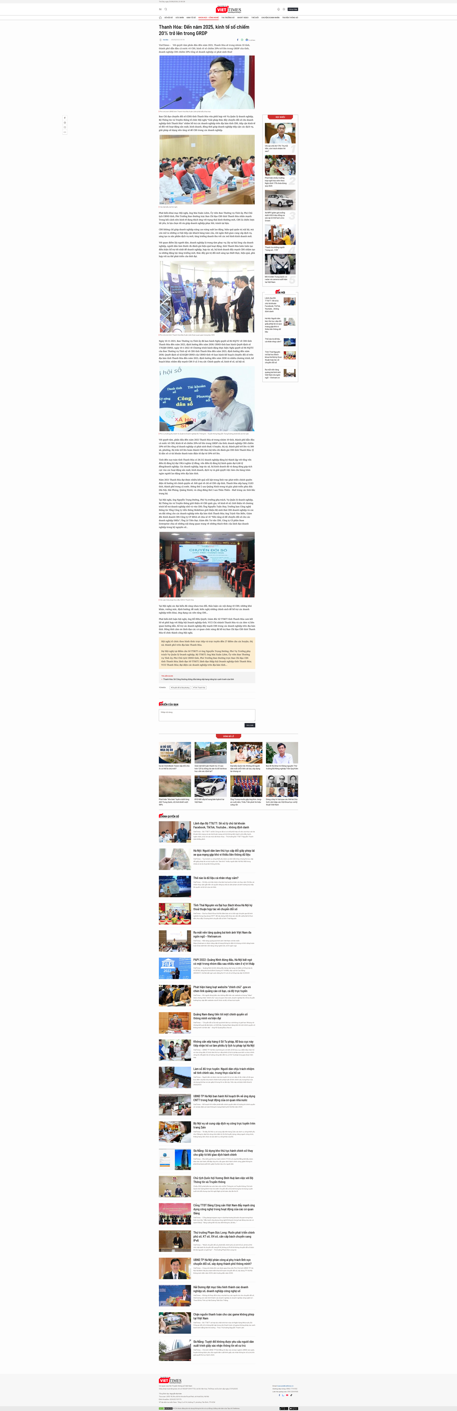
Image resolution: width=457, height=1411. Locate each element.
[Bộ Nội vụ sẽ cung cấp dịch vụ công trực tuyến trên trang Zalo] (175, 1132)
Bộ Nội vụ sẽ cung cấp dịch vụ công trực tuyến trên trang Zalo (224, 1125)
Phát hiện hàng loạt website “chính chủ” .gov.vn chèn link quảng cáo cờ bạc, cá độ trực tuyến (222, 989)
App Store (284, 1408)
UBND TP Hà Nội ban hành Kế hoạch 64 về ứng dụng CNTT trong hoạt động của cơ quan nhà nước (224, 1098)
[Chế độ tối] (283, 9)
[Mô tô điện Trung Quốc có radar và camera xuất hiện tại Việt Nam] (280, 264)
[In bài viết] (242, 39)
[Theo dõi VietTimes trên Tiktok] (291, 1395)
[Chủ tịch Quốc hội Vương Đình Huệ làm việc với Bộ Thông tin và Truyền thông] (175, 1186)
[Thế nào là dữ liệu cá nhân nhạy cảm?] (290, 342)
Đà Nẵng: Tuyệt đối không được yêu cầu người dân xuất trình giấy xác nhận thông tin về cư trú (223, 1343)
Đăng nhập (293, 9)
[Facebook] (238, 40)
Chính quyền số (169, 816)
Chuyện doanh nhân (270, 18)
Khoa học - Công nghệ (209, 18)
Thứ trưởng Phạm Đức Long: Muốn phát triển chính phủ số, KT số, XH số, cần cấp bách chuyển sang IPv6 (224, 1236)
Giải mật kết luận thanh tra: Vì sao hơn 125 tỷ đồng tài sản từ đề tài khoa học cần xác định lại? (211, 768)
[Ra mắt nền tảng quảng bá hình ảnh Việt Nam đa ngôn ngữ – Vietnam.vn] (290, 373)
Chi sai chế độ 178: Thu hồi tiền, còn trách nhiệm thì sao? (276, 148)
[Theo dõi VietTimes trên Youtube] (287, 1395)
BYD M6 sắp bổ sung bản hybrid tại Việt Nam (209, 800)
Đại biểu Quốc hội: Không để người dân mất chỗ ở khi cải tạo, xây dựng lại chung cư (245, 768)
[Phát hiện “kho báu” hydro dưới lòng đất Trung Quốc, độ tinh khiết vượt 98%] (175, 786)
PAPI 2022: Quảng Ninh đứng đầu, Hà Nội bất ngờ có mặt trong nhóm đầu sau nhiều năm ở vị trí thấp (223, 961)
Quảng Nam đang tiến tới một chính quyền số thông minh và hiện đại (220, 1016)
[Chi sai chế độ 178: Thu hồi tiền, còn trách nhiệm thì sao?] (280, 133)
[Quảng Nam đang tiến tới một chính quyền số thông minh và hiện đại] (175, 1023)
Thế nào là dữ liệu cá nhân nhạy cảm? (273, 340)
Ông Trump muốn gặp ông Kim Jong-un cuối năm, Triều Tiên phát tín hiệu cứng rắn (246, 802)
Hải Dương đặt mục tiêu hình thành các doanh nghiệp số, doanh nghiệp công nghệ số (220, 1289)
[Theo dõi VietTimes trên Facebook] (279, 1395)
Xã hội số (168, 18)
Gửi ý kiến (249, 725)
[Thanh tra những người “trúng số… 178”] (280, 234)
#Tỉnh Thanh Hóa (199, 688)
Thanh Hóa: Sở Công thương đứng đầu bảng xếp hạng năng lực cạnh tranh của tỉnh (198, 679)
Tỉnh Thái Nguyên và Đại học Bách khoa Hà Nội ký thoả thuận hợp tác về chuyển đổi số (273, 357)
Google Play (293, 1408)
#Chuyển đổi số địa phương (180, 688)
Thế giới (255, 18)
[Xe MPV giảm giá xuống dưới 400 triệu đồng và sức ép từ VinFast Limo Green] (280, 200)
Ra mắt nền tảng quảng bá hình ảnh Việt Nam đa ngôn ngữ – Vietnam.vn (273, 374)
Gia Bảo (165, 40)
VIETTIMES (228, 9)
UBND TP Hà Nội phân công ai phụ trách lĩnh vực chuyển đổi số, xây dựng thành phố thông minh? (222, 1262)
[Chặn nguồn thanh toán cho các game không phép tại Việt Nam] (175, 1323)
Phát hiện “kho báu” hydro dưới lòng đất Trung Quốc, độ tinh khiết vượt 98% (174, 802)
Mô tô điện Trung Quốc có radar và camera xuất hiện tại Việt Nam (276, 279)
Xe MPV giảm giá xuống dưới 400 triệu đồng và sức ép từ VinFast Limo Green (275, 217)
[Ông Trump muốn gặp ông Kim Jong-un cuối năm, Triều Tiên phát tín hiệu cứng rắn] (246, 786)
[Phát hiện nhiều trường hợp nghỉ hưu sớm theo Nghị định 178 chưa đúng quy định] (280, 165)
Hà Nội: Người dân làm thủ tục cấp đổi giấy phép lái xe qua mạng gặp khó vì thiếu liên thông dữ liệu (273, 325)
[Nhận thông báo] (278, 9)
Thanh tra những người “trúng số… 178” (275, 248)
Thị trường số (228, 18)
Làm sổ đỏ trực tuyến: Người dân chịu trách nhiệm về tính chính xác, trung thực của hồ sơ (223, 1071)
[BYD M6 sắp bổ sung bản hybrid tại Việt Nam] (211, 786)
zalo (283, 1395)
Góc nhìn (180, 18)
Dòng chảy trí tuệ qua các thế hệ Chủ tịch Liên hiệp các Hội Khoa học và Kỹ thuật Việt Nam (281, 802)
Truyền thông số (290, 18)
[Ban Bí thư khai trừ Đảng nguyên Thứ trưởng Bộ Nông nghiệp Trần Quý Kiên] (282, 752)
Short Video (242, 18)
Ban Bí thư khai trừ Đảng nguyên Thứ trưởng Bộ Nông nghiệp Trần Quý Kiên (282, 767)
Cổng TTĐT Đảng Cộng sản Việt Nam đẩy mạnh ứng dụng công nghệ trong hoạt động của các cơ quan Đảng (224, 1209)
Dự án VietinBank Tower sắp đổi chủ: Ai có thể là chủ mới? (174, 767)
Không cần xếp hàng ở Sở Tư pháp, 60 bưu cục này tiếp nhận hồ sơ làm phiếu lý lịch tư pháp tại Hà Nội (223, 1043)
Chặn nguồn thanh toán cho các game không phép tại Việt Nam (223, 1316)
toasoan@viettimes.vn (285, 1386)
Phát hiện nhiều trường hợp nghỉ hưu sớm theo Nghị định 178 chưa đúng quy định (276, 182)
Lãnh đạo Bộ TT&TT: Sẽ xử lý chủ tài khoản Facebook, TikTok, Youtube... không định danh (272, 305)
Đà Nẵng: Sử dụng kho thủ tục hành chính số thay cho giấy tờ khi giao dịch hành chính (223, 1152)
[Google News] (250, 40)
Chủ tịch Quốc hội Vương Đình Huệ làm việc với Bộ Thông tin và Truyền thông (223, 1180)
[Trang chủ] (160, 17)
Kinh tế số (191, 18)
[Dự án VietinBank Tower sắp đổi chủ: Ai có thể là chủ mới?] (175, 752)
